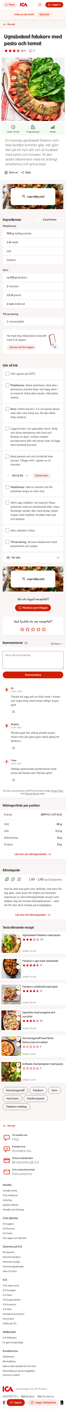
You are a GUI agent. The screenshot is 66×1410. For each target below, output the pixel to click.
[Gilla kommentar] (13, 711)
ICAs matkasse (10, 1195)
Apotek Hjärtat (10, 1204)
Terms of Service (32, 793)
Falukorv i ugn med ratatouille (40, 960)
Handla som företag (13, 1209)
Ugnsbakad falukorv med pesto (41, 935)
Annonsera (8, 1318)
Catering (7, 1200)
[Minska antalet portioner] (38, 220)
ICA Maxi (7, 1309)
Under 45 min (13, 132)
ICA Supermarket (11, 1299)
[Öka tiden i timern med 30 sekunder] (27, 475)
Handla (7, 1184)
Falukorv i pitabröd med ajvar (40, 986)
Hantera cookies (11, 1375)
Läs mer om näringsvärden (31, 854)
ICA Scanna (9, 1228)
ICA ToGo (7, 1233)
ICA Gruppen (9, 1290)
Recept (11, 24)
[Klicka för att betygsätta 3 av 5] (33, 629)
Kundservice (10, 1351)
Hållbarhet (9, 1332)
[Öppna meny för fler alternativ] (18, 941)
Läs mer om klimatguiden (30, 914)
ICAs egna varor (11, 1285)
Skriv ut (13, 172)
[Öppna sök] (40, 4)
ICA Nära (7, 1295)
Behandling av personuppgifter (19, 1371)
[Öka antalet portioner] (61, 220)
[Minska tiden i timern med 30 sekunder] (8, 475)
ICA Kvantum (9, 1304)
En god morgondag (13, 1342)
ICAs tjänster (10, 1218)
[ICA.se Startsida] (24, 5)
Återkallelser (9, 1361)
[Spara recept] (18, 936)
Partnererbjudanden (13, 1266)
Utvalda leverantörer (14, 1314)
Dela (28, 172)
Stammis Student (11, 1257)
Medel (53, 132)
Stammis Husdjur (11, 1261)
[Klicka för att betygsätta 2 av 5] (27, 629)
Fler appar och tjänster (15, 1238)
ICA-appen (8, 1223)
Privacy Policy (57, 791)
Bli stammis (8, 1252)
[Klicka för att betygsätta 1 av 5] (22, 629)
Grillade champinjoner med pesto (42, 1064)
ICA (5, 1279)
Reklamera (8, 1356)
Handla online (10, 1190)
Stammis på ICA (12, 1246)
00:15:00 (17, 475)
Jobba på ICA (9, 1323)
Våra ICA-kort (10, 1271)
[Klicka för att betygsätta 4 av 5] (38, 629)
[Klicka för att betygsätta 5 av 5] (44, 629)
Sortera (55, 643)
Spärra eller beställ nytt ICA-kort (19, 1366)
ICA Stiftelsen (10, 1337)
